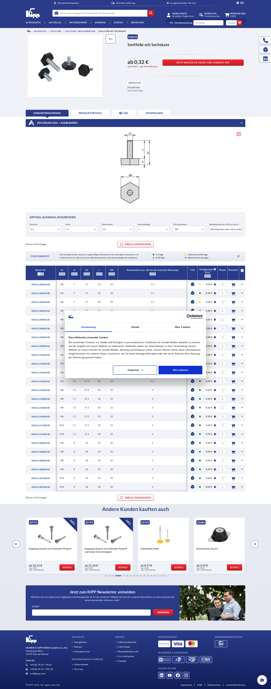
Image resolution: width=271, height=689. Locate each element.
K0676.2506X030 (41, 364)
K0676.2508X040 (41, 408)
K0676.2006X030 (41, 293)
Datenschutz (214, 685)
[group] (26, 546)
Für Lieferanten (126, 656)
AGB (199, 685)
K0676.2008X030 (41, 328)
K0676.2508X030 (41, 399)
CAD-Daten (124, 647)
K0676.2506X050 (41, 381)
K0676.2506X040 (41, 372)
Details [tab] (135, 327)
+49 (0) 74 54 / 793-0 (40, 665)
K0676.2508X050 (41, 416)
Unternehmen (78, 22)
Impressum (186, 685)
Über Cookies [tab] (183, 327)
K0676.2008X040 (41, 337)
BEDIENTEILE (40, 31)
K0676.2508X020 (41, 390)
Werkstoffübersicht (128, 651)
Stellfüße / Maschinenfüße (80, 31)
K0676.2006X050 (41, 311)
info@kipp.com (37, 673)
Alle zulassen (180, 370)
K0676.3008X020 (41, 443)
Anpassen (133, 370)
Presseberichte (82, 651)
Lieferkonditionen (127, 642)
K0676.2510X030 (41, 434)
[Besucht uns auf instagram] (186, 675)
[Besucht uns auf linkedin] (161, 675)
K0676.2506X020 (41, 355)
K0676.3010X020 (41, 478)
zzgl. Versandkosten (148, 66)
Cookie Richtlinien (235, 685)
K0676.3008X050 (41, 469)
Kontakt (122, 661)
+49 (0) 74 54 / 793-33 (41, 669)
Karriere (100, 22)
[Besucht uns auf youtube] (169, 675)
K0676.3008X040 (41, 460)
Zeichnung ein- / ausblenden (57, 122)
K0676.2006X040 (41, 302)
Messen (78, 647)
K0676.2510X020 (41, 425)
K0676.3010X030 (41, 487)
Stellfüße (55, 31)
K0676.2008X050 (41, 346)
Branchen (137, 22)
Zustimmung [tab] (88, 327)
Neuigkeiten (80, 642)
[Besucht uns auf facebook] (177, 675)
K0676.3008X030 (41, 452)
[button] (106, 575)
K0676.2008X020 (41, 319)
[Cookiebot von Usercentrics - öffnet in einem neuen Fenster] (189, 316)
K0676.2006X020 (41, 284)
